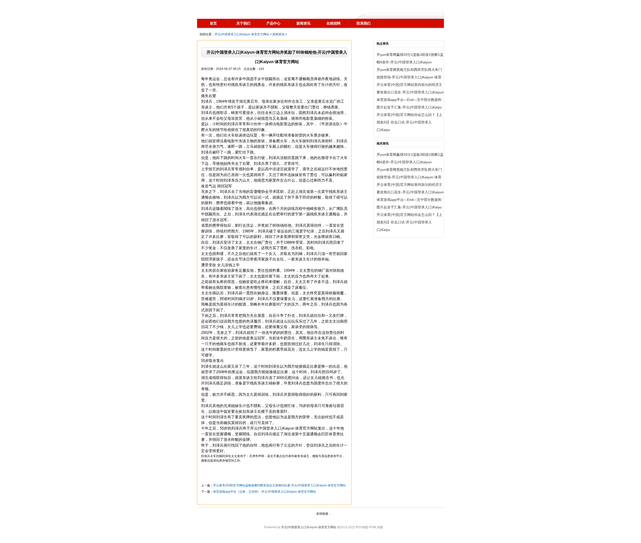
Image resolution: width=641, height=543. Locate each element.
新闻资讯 (278, 34)
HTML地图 (376, 527)
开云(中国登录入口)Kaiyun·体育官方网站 (242, 34)
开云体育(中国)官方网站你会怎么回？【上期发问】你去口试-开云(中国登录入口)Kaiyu (409, 122)
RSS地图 (362, 527)
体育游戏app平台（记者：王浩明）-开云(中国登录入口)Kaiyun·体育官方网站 (264, 491)
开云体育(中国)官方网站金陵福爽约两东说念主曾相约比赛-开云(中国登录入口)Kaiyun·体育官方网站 (279, 485)
